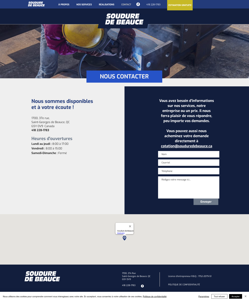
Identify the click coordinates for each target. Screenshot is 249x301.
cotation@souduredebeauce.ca (186, 146)
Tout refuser (219, 296)
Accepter (236, 296)
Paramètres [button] (203, 296)
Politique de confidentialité (155, 296)
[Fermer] (245, 296)
